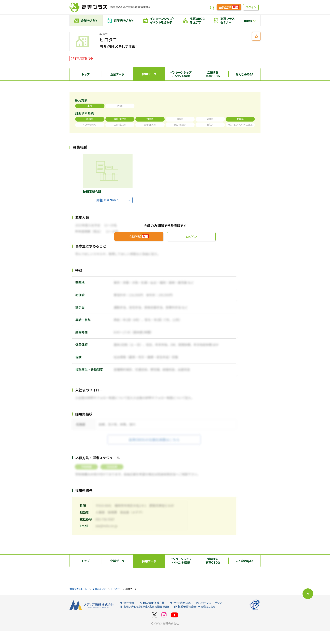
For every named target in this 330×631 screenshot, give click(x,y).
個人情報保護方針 (153, 603)
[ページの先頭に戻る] (308, 593)
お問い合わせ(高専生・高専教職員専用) (146, 606)
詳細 (107, 199)
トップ (85, 74)
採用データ (149, 74)
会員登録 (228, 7)
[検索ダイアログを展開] (212, 7)
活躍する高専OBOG (212, 74)
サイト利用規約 (182, 603)
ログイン (250, 7)
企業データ (117, 74)
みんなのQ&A (244, 74)
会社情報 (128, 603)
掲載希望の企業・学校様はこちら (196, 606)
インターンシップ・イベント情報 (180, 74)
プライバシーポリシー (212, 603)
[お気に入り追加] (256, 36)
